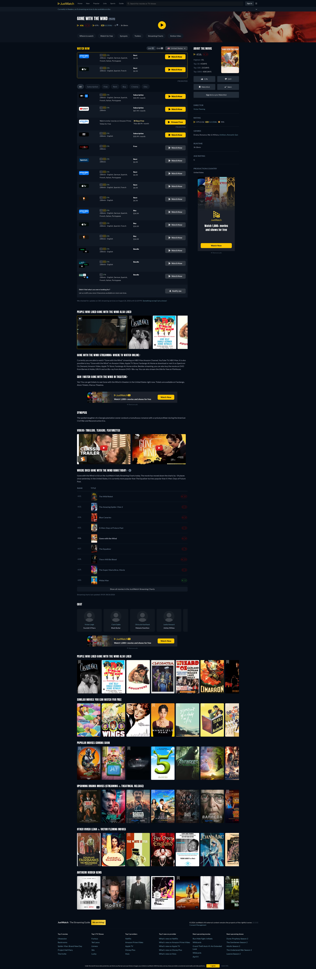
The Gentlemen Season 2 (237, 942)
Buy (124, 86)
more (104, 344)
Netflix (128, 938)
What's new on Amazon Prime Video (174, 942)
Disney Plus (130, 950)
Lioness (94, 946)
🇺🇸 (175, 48)
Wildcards (197, 942)
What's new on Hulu (167, 954)
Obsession (62, 938)
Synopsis (124, 36)
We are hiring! (98, 922)
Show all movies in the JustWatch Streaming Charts (132, 589)
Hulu (127, 954)
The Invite (62, 954)
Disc (146, 86)
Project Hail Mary (65, 950)
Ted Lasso (95, 942)
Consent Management (197, 925)
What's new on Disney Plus (170, 950)
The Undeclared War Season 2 (239, 950)
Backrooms (62, 942)
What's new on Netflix (168, 938)
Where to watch (86, 36)
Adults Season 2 (233, 946)
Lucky (93, 954)
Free (106, 86)
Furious (94, 938)
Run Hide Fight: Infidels (203, 938)
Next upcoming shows (235, 934)
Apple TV (129, 946)
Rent (115, 86)
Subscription (92, 86)
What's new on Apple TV (169, 946)
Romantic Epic (232, 135)
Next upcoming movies (201, 934)
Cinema (134, 86)
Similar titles (175, 36)
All (80, 86)
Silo (93, 950)
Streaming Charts (155, 36)
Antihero (223, 135)
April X (195, 956)
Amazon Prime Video (134, 942)
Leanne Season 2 (234, 954)
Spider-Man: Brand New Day (70, 946)
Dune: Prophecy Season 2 (237, 938)
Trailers (138, 36)
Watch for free (106, 36)
